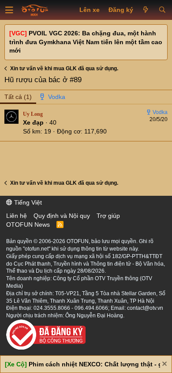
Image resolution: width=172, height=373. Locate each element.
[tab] (53, 97)
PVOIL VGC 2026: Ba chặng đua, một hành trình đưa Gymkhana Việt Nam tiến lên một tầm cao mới (85, 42)
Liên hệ (16, 215)
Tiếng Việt (27, 202)
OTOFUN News (28, 224)
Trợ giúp (108, 215)
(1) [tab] (18, 96)
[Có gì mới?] (146, 10)
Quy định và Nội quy (62, 215)
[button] (9, 10)
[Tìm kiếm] (162, 10)
